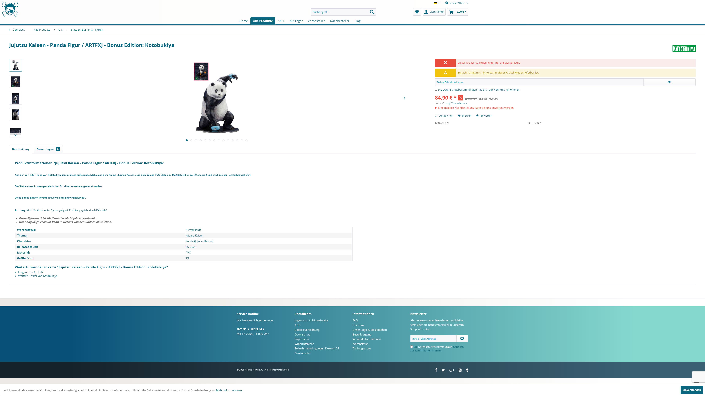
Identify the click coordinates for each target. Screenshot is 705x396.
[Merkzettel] (417, 12)
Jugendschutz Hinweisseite (311, 320)
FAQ (355, 320)
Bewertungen (48, 149)
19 (187, 258)
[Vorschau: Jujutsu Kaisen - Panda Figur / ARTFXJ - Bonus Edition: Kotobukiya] (15, 65)
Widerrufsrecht (304, 344)
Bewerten (486, 115)
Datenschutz (302, 334)
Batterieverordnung (307, 329)
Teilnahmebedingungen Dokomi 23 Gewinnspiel (317, 350)
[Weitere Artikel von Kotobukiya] (684, 48)
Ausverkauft (193, 230)
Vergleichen (445, 115)
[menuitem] (343, 12)
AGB (297, 325)
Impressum (302, 339)
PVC (188, 252)
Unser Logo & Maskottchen (369, 329)
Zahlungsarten (361, 348)
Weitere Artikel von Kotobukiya (37, 276)
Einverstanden (692, 390)
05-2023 (191, 247)
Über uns (358, 325)
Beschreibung (20, 149)
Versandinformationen (366, 339)
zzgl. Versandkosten (456, 103)
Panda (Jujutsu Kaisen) (199, 241)
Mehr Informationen (229, 390)
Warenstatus (360, 344)
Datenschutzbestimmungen (460, 89)
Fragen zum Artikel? (30, 272)
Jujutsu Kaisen (194, 235)
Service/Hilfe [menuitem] (457, 3)
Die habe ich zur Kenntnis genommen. (479, 89)
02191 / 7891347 (250, 329)
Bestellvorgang (361, 334)
